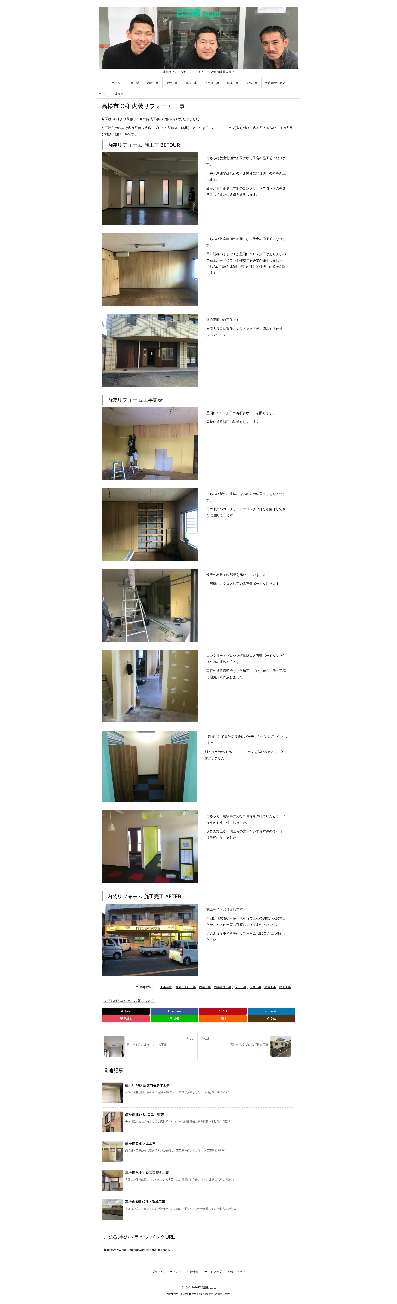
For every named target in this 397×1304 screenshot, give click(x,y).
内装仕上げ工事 (186, 987)
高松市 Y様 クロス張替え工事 (147, 1172)
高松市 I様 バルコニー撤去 (144, 1114)
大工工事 (240, 987)
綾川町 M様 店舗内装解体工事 (147, 1085)
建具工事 (255, 987)
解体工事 (270, 987)
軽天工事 (285, 987)
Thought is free (221, 1293)
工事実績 (117, 93)
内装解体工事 (222, 987)
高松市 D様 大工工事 (140, 1143)
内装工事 (205, 987)
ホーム (103, 93)
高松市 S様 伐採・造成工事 (145, 1202)
